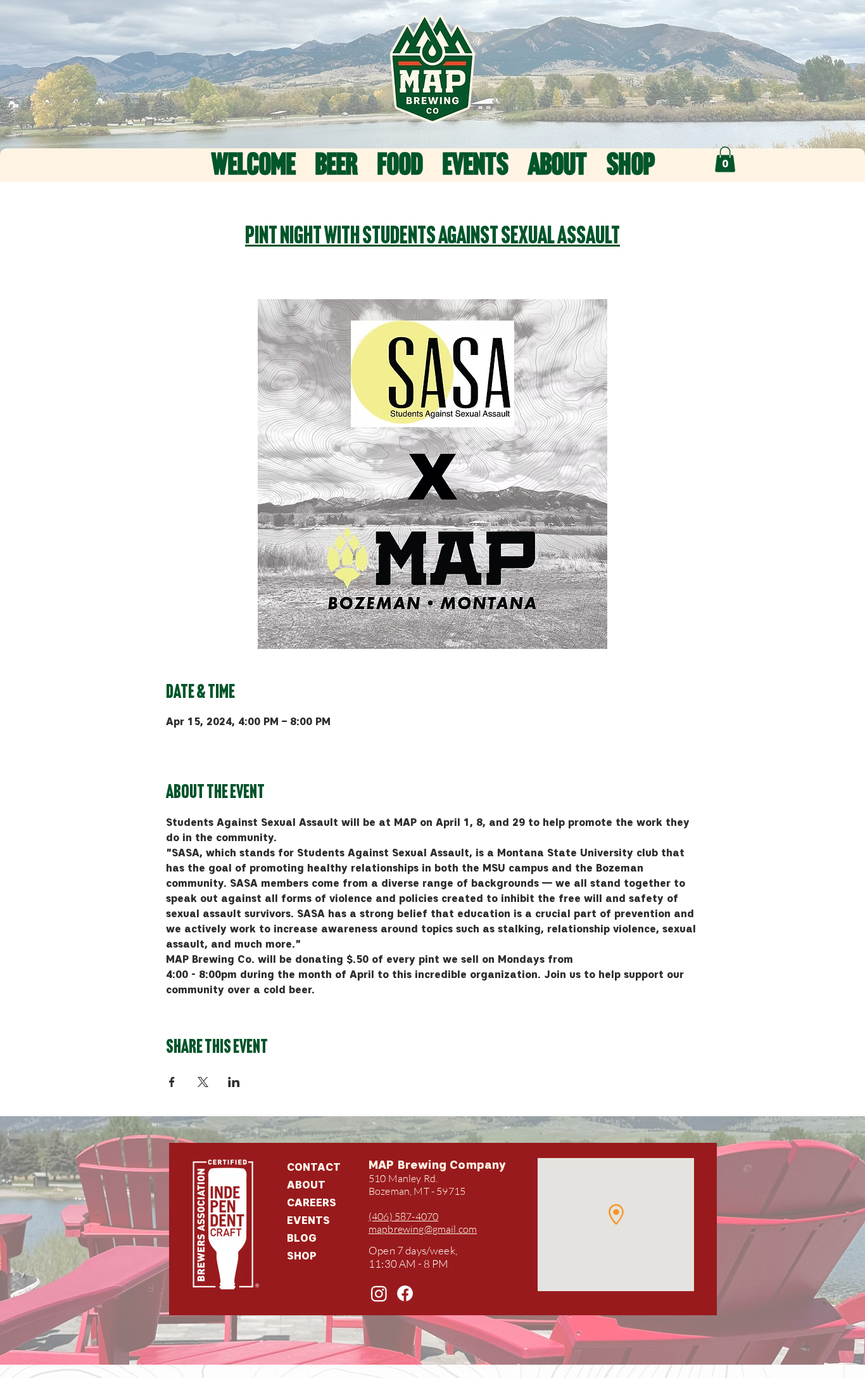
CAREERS (311, 1202)
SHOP (302, 1255)
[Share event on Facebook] (172, 1082)
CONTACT (314, 1167)
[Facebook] (405, 1293)
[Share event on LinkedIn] (234, 1082)
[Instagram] (379, 1293)
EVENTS (308, 1220)
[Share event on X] (203, 1082)
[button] (725, 159)
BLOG (302, 1238)
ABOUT (306, 1184)
